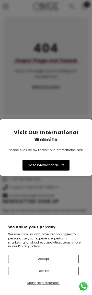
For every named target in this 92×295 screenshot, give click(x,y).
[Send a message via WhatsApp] (83, 286)
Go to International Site (46, 165)
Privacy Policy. (29, 246)
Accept (43, 259)
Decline (43, 271)
